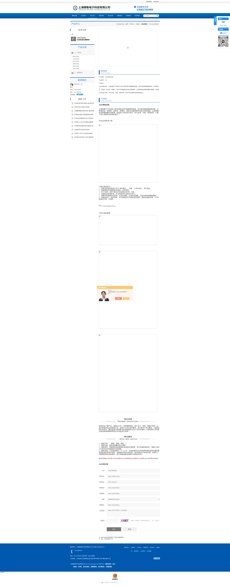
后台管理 (143, 551)
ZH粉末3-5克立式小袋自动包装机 (83, 133)
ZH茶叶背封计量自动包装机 (82, 107)
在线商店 (119, 15)
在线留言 (128, 15)
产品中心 (92, 15)
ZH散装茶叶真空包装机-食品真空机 (84, 103)
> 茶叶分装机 (75, 66)
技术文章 (110, 15)
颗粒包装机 (156, 1)
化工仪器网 (91, 556)
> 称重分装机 (75, 63)
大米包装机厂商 (108, 539)
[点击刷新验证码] (124, 520)
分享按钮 (2, 572)
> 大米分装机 (75, 68)
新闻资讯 (101, 15)
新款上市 (82, 99)
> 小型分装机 (75, 59)
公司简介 (83, 15)
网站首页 (74, 15)
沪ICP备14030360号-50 (98, 547)
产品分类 (82, 47)
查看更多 (80, 72)
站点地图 (149, 551)
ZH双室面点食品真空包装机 (82, 129)
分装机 (138, 24)
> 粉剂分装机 (75, 61)
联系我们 (137, 15)
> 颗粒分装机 (75, 56)
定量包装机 (149, 1)
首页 (126, 24)
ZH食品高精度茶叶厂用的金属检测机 (113, 537)
